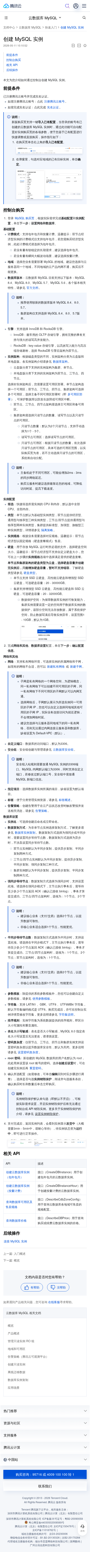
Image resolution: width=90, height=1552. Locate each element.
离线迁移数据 (16, 1372)
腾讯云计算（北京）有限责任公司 (34, 1526)
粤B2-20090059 (74, 1518)
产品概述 (13, 1333)
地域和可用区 (16, 1349)
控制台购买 (13, 60)
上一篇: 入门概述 (14, 1253)
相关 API (12, 65)
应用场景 (13, 1387)
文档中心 (9, 27)
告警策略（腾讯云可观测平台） (28, 1356)
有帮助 (35, 1287)
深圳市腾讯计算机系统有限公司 (23, 1518)
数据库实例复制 (18, 1380)
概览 (11, 1325)
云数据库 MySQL (42, 17)
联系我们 (45, 1486)
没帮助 (61, 1287)
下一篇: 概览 (11, 1260)
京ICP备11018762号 (44, 1530)
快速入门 (51, 27)
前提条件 (12, 55)
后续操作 (12, 70)
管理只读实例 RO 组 (21, 1341)
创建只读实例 (16, 1364)
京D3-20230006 (58, 1533)
